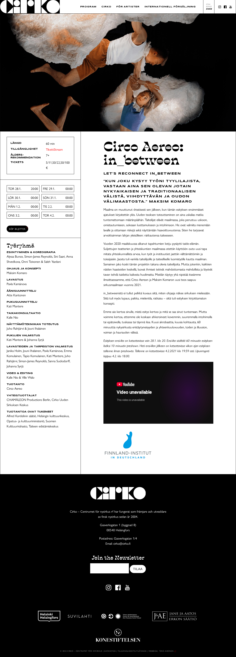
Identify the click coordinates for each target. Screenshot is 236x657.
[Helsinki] (49, 616)
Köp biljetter (17, 229)
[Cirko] (30, 6)
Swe (209, 9)
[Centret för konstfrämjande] (121, 616)
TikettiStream (54, 149)
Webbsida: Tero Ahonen (161, 651)
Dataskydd (110, 651)
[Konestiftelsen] (118, 635)
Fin (208, 4)
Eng (208, 7)
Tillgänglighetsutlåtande (132, 651)
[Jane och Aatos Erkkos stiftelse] (174, 616)
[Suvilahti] (79, 616)
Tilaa (137, 569)
